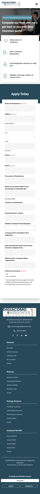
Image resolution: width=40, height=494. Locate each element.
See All (9, 363)
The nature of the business (14, 176)
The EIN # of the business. (14, 202)
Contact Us (29, 486)
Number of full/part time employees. (18, 223)
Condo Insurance (12, 352)
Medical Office (11, 418)
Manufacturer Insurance (15, 414)
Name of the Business (15, 103)
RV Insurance (11, 359)
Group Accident (12, 436)
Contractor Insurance (13, 407)
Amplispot (20, 463)
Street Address (9, 123)
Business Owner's (12, 377)
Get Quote (20, 481)
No (7, 274)
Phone (10, 155)
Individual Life (11, 356)
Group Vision (11, 448)
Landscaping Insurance (14, 410)
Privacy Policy (11, 465)
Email (10, 166)
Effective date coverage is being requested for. (16, 259)
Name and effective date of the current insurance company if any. (18, 247)
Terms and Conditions (25, 465)
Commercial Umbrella (14, 381)
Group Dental (11, 444)
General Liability (12, 385)
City (6, 133)
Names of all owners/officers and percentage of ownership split (16, 188)
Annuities (10, 348)
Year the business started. (14, 213)
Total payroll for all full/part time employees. (17, 234)
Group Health (11, 440)
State (6, 141)
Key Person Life (12, 389)
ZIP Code (8, 151)
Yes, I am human (11, 276)
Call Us (11, 486)
